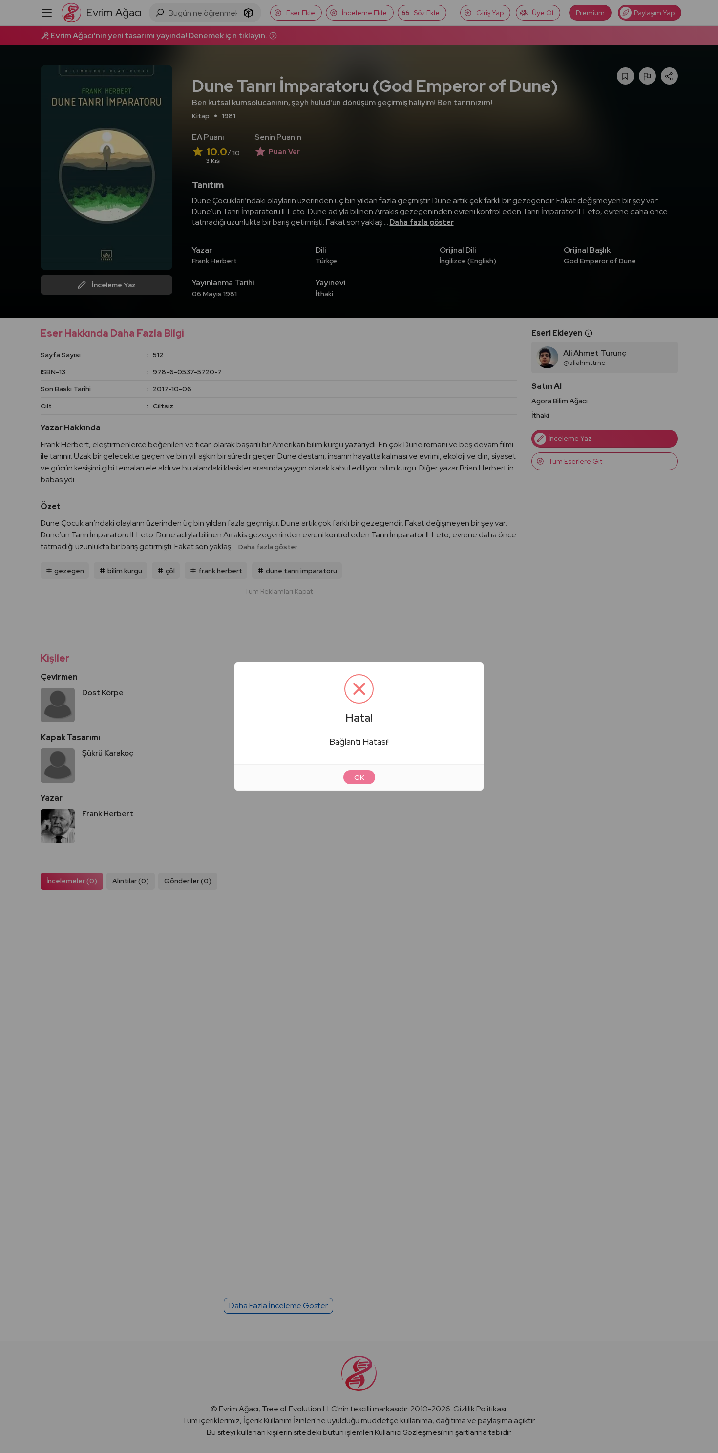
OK (359, 777)
